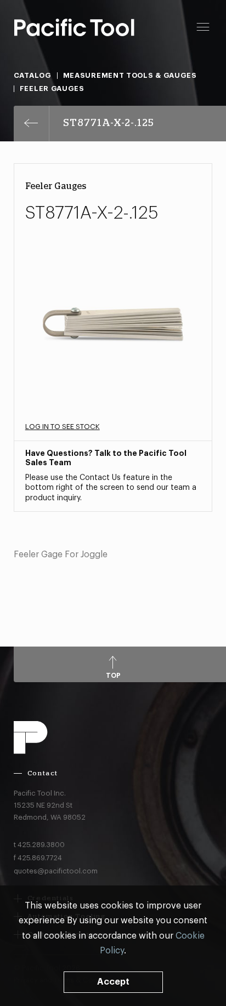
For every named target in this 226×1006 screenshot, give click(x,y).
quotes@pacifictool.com (56, 870)
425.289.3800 (41, 844)
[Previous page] (31, 123)
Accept (113, 982)
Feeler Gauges (52, 88)
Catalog (33, 75)
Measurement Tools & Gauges (130, 75)
